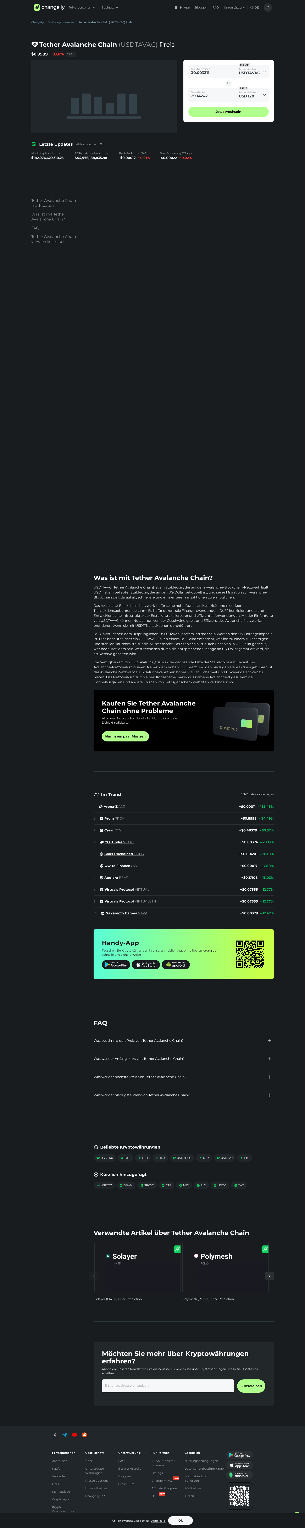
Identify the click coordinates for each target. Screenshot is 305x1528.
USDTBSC (182, 1158)
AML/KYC (191, 1496)
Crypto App (60, 1499)
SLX (201, 1185)
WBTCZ (104, 1185)
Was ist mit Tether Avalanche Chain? (48, 217)
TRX (160, 1158)
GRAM (126, 1185)
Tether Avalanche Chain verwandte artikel (53, 239)
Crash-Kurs (126, 1484)
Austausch (59, 1461)
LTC (244, 1158)
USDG (220, 1185)
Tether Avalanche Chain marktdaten (53, 203)
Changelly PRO (96, 1496)
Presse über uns (96, 1480)
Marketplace (61, 1492)
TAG (239, 1185)
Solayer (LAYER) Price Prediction (118, 1299)
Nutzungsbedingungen (201, 1461)
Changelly (37, 22)
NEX (184, 1185)
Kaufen (57, 1468)
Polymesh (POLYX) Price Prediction (208, 1299)
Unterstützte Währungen (94, 1471)
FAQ (215, 7)
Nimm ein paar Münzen (125, 736)
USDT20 (225, 1158)
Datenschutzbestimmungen (205, 1468)
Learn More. (158, 1520)
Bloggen (201, 7)
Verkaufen (59, 1476)
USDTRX (104, 1158)
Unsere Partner (96, 1488)
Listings (157, 1473)
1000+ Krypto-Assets (61, 22)
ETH (143, 1158)
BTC (125, 1158)
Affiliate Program (164, 1488)
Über (88, 1461)
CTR (166, 1185)
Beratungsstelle (129, 1468)
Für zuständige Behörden (195, 1478)
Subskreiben (251, 1386)
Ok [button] (180, 1520)
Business (107, 7)
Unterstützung (234, 7)
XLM (204, 1158)
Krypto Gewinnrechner (63, 1509)
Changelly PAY (161, 1480)
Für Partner (192, 1488)
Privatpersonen (80, 7)
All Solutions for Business (163, 1463)
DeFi (55, 1484)
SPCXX (147, 1185)
